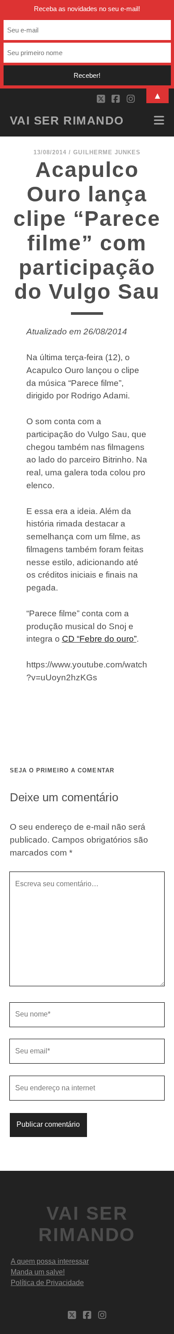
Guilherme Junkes (107, 152)
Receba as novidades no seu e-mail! (87, 8)
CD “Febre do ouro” (99, 638)
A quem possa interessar (50, 1261)
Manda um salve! (38, 1272)
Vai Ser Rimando (67, 120)
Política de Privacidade (47, 1282)
